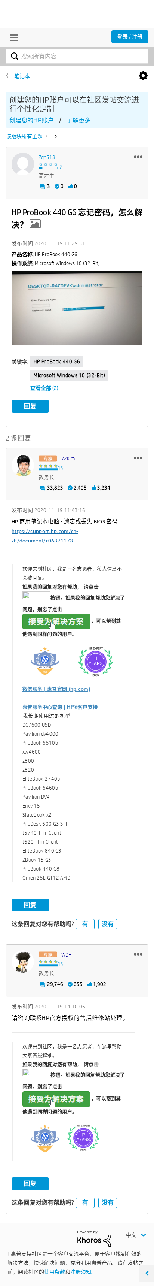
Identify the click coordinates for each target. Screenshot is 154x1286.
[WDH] (23, 961)
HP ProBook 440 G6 (57, 361)
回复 (30, 406)
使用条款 (54, 1271)
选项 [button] (143, 76)
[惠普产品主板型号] (47, 136)
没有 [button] (108, 924)
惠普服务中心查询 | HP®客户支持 (60, 707)
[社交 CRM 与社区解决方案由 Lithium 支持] (94, 1238)
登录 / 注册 (129, 36)
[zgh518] (23, 164)
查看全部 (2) (44, 388)
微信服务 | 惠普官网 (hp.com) (56, 689)
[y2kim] (23, 465)
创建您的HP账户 (31, 120)
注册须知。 (83, 1271)
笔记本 (22, 76)
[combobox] (77, 56)
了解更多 (78, 120)
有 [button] (85, 924)
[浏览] (12, 37)
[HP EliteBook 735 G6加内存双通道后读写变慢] (55, 136)
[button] (138, 157)
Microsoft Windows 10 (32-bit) (69, 375)
